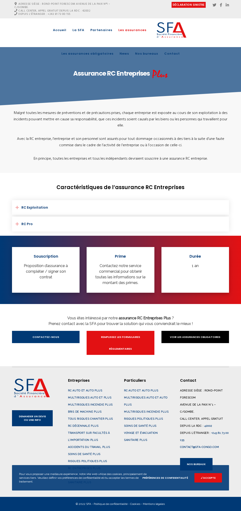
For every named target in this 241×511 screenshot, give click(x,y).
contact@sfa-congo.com (199, 447)
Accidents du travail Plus (89, 447)
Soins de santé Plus (84, 454)
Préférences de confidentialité (165, 478)
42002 (208, 425)
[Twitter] (214, 5)
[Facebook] (221, 5)
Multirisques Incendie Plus (90, 404)
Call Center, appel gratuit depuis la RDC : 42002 (54, 10)
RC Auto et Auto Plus (85, 390)
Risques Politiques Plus (87, 461)
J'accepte (208, 478)
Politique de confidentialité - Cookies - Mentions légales (129, 504)
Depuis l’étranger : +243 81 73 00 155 (44, 14)
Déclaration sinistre (189, 5)
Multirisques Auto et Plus (89, 397)
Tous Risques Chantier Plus (90, 418)
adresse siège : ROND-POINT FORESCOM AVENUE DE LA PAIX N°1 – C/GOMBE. (62, 5)
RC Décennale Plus (83, 425)
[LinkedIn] (227, 5)
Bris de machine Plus (85, 411)
